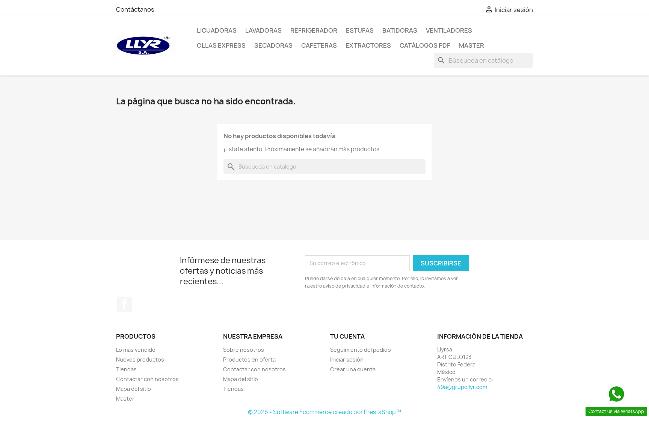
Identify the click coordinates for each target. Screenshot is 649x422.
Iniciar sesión (347, 359)
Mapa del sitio (133, 388)
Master (471, 45)
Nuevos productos (140, 359)
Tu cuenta (347, 336)
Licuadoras (217, 30)
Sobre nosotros (243, 349)
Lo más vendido (135, 349)
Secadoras (273, 45)
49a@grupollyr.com (462, 386)
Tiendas (126, 369)
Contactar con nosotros (147, 379)
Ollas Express (221, 45)
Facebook (124, 304)
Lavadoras (263, 30)
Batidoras (399, 30)
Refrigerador (313, 30)
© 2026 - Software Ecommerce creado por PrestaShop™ (324, 412)
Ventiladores (449, 30)
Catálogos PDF (425, 45)
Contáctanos (135, 9)
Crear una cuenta (353, 369)
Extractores (368, 45)
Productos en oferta (249, 359)
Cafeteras (319, 45)
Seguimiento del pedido (360, 349)
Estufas (360, 30)
